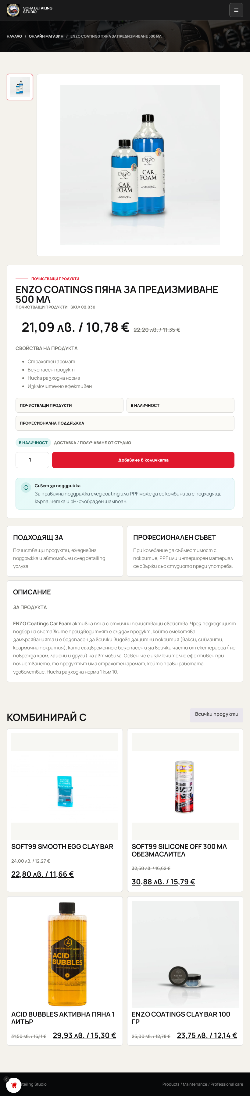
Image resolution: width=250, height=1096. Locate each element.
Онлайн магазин (46, 36)
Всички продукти (216, 714)
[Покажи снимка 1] (20, 87)
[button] (140, 165)
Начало (14, 36)
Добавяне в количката (143, 460)
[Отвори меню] (236, 10)
